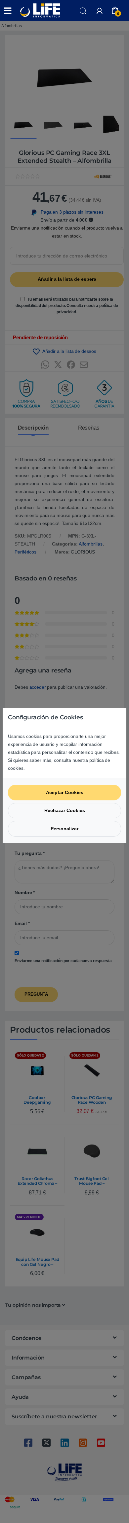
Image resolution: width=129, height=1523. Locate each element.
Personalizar (64, 828)
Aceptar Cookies (64, 792)
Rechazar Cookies (64, 810)
